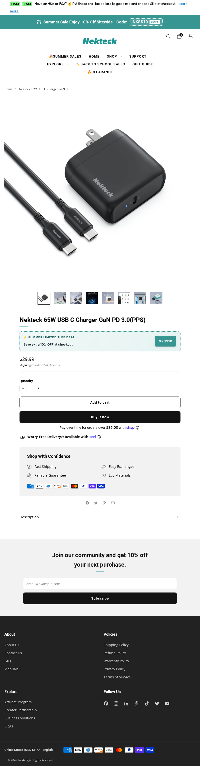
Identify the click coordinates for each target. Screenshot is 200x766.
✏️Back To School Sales (100, 64)
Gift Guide (142, 64)
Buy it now (100, 417)
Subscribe (100, 598)
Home (94, 56)
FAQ (7, 661)
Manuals (11, 669)
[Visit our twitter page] (157, 703)
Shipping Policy (116, 645)
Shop (112, 56)
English (48, 750)
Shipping (25, 365)
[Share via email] (112, 502)
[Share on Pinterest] (104, 502)
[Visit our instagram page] (116, 703)
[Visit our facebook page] (105, 703)
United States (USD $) (19, 750)
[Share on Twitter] (95, 502)
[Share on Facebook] (87, 502)
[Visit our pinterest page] (136, 703)
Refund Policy (115, 653)
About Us (11, 645)
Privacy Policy (114, 669)
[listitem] (100, 22)
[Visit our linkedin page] (126, 703)
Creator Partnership (20, 710)
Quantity (26, 381)
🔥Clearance (100, 72)
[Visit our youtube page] (167, 703)
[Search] (168, 36)
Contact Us (13, 653)
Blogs (8, 726)
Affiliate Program (18, 702)
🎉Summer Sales (65, 56)
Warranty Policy (116, 661)
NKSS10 (146, 22)
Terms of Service (117, 677)
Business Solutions (19, 718)
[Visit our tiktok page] (146, 703)
